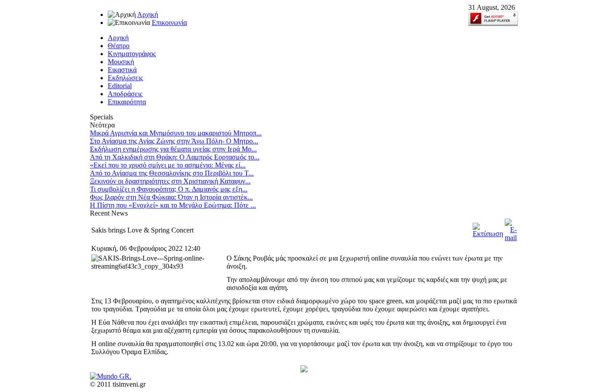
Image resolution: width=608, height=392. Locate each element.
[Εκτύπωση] (488, 233)
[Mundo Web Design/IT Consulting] (110, 376)
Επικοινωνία (169, 22)
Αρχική (147, 14)
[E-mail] (511, 237)
